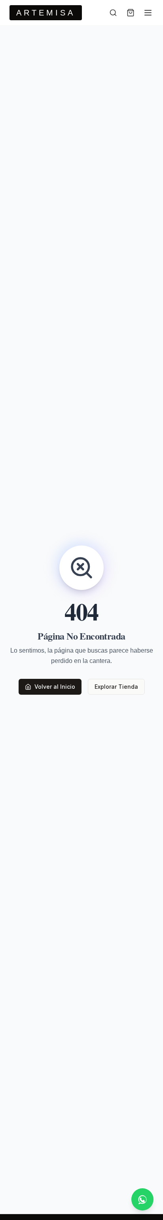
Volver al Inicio (54, 686)
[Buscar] (113, 12)
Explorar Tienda (116, 686)
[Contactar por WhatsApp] (142, 1199)
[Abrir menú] (148, 12)
